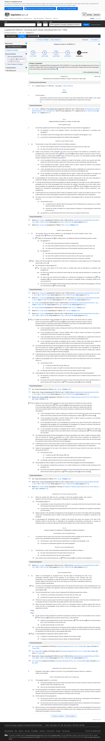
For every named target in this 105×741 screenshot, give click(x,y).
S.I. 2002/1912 (42, 222)
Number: (45, 22)
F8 (97, 276)
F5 (37, 237)
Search (86, 24)
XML (62, 725)
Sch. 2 (48, 112)
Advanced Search (96, 24)
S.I (54, 111)
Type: (50, 22)
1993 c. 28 (21, 33)
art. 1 (98, 397)
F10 (30, 319)
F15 (65, 471)
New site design (9, 731)
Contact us (42, 731)
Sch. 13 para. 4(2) (41, 298)
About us (21, 731)
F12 (65, 381)
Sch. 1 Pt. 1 (37, 112)
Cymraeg (98, 18)
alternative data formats (32, 725)
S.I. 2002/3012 (90, 111)
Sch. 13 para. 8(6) (36, 651)
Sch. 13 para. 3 (41, 220)
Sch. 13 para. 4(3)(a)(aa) (38, 307)
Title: (6, 22)
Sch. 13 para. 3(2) (41, 225)
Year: (38, 22)
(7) (42, 651)
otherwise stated (55, 735)
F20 (31, 633)
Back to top (97, 719)
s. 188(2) (56, 86)
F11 (53, 321)
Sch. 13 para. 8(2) (36, 646)
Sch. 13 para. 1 (36, 109)
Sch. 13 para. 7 (41, 565)
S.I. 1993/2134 (65, 86)
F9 (54, 285)
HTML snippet (53, 725)
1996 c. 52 (64, 225)
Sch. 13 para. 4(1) (41, 293)
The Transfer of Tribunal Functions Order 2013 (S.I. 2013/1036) (79, 397)
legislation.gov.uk (17, 13)
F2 (62, 153)
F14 (56, 405)
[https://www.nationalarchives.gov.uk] (91, 13)
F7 (37, 267)
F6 (31, 260)
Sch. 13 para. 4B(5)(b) (43, 486)
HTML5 (47, 725)
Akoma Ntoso (68, 725)
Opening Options (10, 67)
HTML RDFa (75, 725)
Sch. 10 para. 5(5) (39, 653)
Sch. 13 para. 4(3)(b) (42, 310)
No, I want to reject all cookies (68, 8)
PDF (59, 725)
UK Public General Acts (10, 33)
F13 (30, 403)
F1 (40, 102)
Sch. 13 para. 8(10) (37, 661)
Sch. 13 (34, 86)
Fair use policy (66, 731)
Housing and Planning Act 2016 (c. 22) (66, 646)
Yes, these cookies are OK (15, 8)
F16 (63, 557)
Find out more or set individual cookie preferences (40, 8)
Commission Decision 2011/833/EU (30, 737)
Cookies (58, 731)
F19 (37, 617)
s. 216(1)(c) (80, 646)
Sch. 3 (46, 399)
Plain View (85, 40)
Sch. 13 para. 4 (41, 313)
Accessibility (34, 731)
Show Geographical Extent (15, 56)
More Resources (32, 36)
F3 (60, 155)
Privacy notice (50, 731)
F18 (31, 610)
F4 (46, 235)
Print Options (95, 40)
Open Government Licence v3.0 (34, 735)
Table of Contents (11, 36)
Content (22, 36)
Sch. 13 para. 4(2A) (37, 303)
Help (16, 731)
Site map (27, 731)
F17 (31, 585)
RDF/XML (82, 725)
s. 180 (47, 111)
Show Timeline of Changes (15, 64)
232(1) (77, 225)
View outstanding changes (90, 72)
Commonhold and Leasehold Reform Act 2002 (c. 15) (83, 303)
